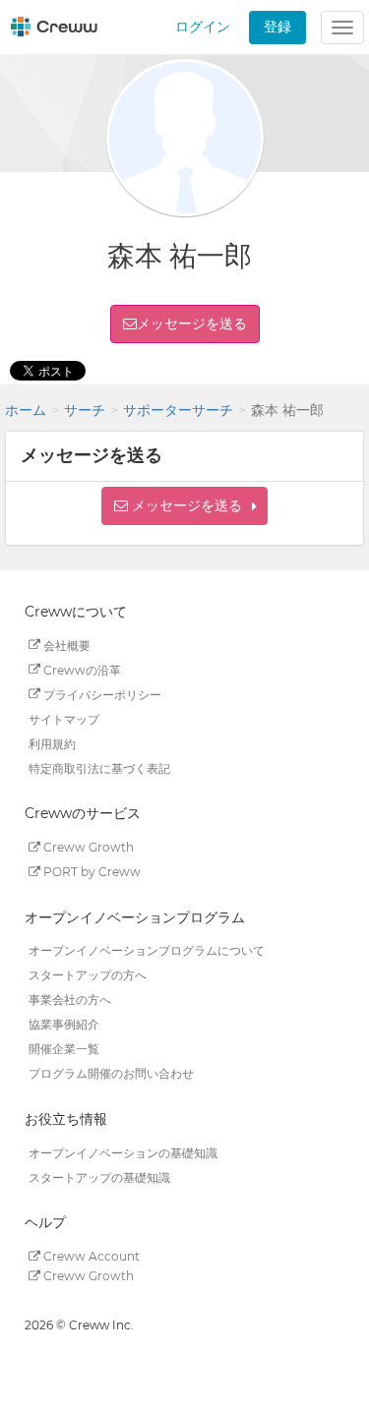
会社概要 (65, 644)
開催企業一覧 (64, 1048)
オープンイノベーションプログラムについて (147, 950)
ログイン (202, 26)
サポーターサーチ (178, 410)
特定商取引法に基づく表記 (99, 767)
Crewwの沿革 (80, 669)
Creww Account (90, 1256)
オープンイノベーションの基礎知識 (123, 1152)
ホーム (25, 410)
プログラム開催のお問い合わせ (111, 1073)
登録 (277, 26)
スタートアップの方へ (88, 975)
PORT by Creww (90, 871)
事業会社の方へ (70, 999)
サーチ (84, 410)
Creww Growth (87, 847)
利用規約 (52, 743)
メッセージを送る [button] (192, 323)
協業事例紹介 (64, 1024)
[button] (184, 506)
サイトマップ (64, 718)
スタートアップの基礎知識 (99, 1176)
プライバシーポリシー (100, 693)
